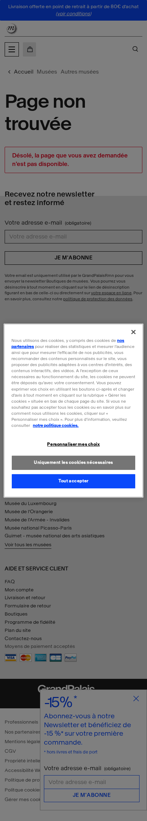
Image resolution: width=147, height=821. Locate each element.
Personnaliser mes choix (73, 444)
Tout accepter (73, 481)
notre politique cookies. (55, 425)
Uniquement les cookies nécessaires (73, 462)
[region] (73, 410)
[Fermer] (133, 332)
